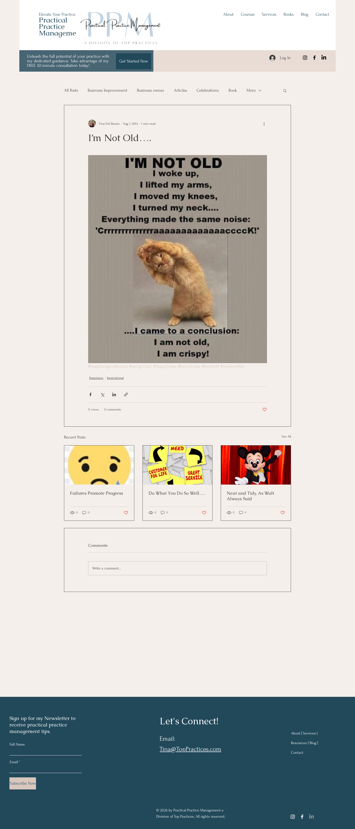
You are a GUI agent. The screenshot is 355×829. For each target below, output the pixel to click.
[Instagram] (305, 58)
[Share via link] (126, 394)
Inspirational (115, 378)
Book (232, 90)
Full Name (17, 744)
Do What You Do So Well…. (177, 493)
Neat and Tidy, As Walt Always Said (250, 495)
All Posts (71, 90)
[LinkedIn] (324, 58)
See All (286, 436)
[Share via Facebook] (90, 394)
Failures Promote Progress (96, 493)
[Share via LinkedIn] (114, 394)
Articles (180, 90)
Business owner (150, 90)
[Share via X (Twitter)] (102, 394)
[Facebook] (314, 58)
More (251, 90)
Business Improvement (107, 90)
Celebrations (208, 90)
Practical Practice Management (61, 26)
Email (14, 762)
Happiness (96, 378)
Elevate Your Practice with (61, 14)
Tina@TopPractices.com (190, 749)
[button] (285, 90)
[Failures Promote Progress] (99, 465)
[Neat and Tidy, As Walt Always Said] (256, 465)
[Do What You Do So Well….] (178, 465)
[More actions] (264, 123)
